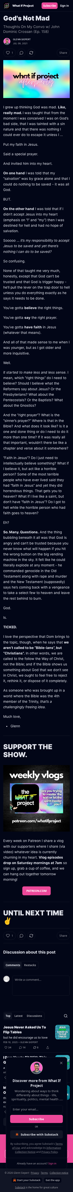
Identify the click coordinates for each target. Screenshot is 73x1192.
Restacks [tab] (30, 965)
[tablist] (20, 965)
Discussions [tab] (34, 1016)
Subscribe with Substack (39, 1134)
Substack (20, 1187)
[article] (36, 1037)
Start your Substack (28, 1180)
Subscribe (49, 6)
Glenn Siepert (22, 39)
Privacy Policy (49, 1152)
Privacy (35, 1173)
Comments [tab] (13, 965)
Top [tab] (8, 1016)
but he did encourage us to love (25, 1037)
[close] (61, 1063)
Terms (44, 1173)
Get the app (53, 1180)
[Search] (66, 1016)
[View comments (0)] (21, 53)
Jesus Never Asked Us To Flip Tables (24, 1029)
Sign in (64, 6)
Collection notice (59, 1173)
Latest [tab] (18, 1016)
